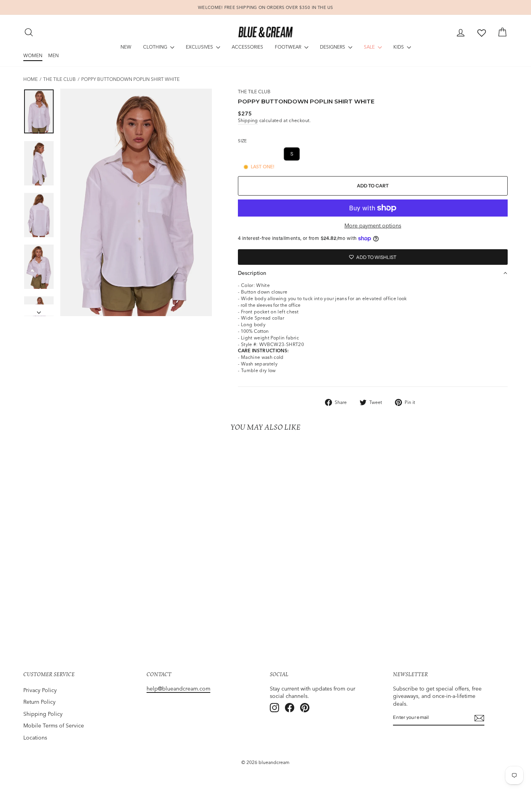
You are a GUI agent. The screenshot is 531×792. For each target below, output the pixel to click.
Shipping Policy (43, 713)
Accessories (247, 47)
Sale (370, 47)
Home (30, 79)
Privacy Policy (40, 690)
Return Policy (39, 701)
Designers (333, 47)
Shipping (248, 120)
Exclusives (200, 47)
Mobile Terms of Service (53, 725)
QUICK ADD (80, 601)
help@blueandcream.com (178, 688)
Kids (399, 47)
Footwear (288, 47)
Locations (35, 737)
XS (272, 154)
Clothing (155, 47)
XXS (250, 154)
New (126, 47)
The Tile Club (59, 79)
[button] (373, 273)
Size (242, 140)
